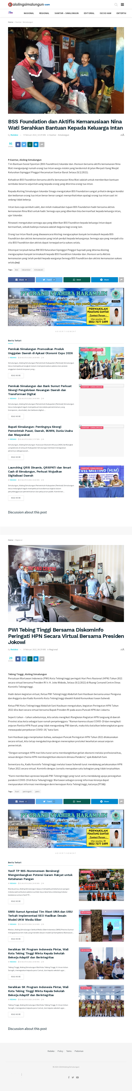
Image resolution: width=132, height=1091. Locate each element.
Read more (16, 375)
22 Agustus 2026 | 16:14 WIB (29, 924)
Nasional (29, 13)
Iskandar (26, 269)
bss (16, 269)
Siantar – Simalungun (67, 13)
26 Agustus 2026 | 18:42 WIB (29, 398)
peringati (27, 791)
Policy (60, 1051)
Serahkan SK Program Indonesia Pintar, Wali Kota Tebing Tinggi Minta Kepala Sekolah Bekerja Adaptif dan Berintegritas (38, 953)
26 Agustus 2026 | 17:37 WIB (29, 439)
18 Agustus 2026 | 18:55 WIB (29, 999)
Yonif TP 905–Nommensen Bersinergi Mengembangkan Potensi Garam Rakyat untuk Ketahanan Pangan (40, 875)
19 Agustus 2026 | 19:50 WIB (29, 962)
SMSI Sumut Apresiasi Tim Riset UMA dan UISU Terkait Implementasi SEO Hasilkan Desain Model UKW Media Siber (40, 915)
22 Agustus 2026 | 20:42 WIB (29, 883)
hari (17, 791)
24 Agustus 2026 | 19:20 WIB (29, 480)
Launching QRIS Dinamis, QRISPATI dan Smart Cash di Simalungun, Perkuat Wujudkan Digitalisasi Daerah (39, 471)
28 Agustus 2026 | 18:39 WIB (29, 358)
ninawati (38, 269)
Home (10, 22)
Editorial (89, 13)
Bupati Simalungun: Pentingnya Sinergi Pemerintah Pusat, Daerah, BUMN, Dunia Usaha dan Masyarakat (40, 430)
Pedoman (79, 1051)
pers (37, 791)
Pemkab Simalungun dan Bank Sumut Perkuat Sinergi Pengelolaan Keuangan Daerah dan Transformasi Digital (40, 390)
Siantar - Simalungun (24, 22)
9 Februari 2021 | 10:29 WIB (34, 135)
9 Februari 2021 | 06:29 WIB (34, 649)
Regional (44, 13)
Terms (68, 1051)
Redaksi (14, 135)
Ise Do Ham (105, 13)
